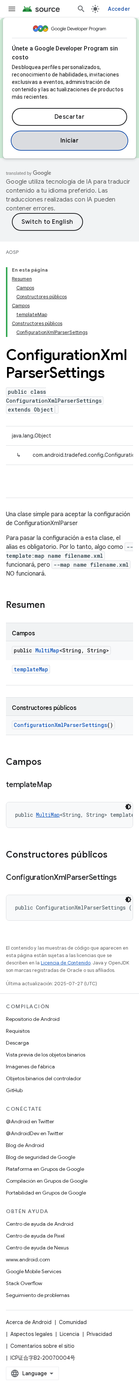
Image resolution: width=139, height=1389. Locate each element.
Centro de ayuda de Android (39, 1224)
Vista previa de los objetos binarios (45, 1054)
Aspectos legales (31, 1334)
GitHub (14, 1090)
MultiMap (47, 650)
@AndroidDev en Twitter (34, 1133)
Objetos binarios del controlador (43, 1078)
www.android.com (28, 1259)
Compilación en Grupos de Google (46, 1180)
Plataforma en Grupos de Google (45, 1169)
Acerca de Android (29, 1322)
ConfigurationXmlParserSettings (60, 724)
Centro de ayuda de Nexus (37, 1247)
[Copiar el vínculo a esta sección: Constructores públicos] (114, 855)
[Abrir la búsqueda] (81, 8)
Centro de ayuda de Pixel (35, 1235)
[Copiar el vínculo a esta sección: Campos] (49, 762)
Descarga (17, 1042)
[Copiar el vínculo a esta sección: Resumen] (52, 605)
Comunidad (73, 1322)
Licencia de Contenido (65, 963)
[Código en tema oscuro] (128, 806)
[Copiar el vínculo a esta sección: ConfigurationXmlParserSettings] (124, 878)
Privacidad (99, 1334)
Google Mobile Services (33, 1271)
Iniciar (69, 140)
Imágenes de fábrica (30, 1066)
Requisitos (18, 1031)
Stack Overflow (24, 1283)
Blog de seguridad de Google (40, 1157)
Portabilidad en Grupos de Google (46, 1192)
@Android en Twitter (30, 1121)
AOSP (12, 252)
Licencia (69, 1334)
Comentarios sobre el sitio (42, 1346)
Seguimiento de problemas (37, 1295)
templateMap (31, 669)
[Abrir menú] (11, 9)
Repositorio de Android (33, 1019)
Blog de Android (25, 1145)
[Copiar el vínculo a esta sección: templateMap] (59, 785)
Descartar (69, 117)
